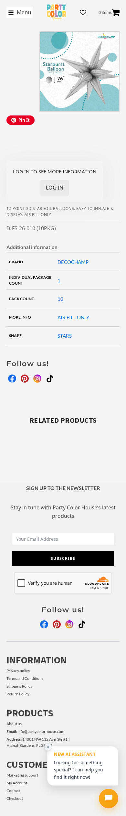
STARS (65, 336)
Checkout (14, 798)
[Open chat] (108, 798)
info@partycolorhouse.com (35, 731)
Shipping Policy (19, 686)
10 (60, 299)
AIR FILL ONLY (73, 317)
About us (14, 723)
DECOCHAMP (73, 262)
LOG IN (54, 187)
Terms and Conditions (24, 678)
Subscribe (63, 558)
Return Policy (17, 693)
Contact (13, 790)
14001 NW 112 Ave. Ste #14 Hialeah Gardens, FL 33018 (38, 742)
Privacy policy (18, 670)
